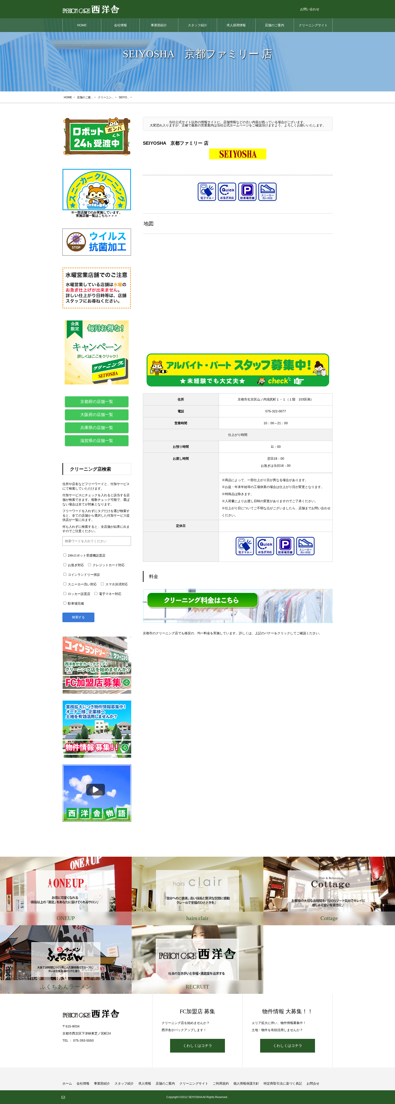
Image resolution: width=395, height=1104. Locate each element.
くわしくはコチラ (197, 1046)
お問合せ (313, 1083)
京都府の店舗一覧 (96, 401)
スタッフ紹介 (197, 25)
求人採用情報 (236, 25)
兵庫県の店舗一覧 (96, 427)
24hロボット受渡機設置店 (86, 555)
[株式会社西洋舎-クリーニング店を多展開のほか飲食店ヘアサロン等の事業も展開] (91, 9)
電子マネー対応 (109, 594)
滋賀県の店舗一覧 (96, 440)
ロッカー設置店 (78, 594)
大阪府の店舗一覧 (96, 414)
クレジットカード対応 (108, 565)
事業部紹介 (159, 25)
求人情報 (144, 1083)
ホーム (67, 1083)
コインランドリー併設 (83, 574)
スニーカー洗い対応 (82, 584)
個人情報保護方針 (246, 1083)
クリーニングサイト (313, 25)
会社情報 (120, 25)
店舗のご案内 (274, 25)
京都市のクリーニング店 (160, 633)
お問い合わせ (309, 9)
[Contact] (63, 1097)
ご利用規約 (221, 1083)
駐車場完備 (75, 603)
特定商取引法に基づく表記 (283, 1083)
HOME (82, 25)
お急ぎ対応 (75, 565)
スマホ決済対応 (116, 584)
